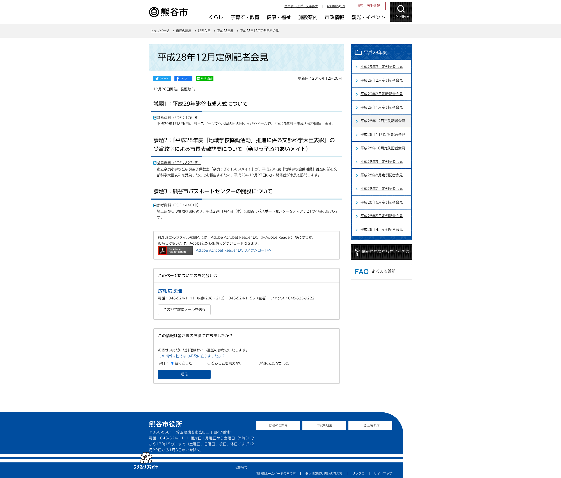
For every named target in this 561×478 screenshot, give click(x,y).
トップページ (160, 30)
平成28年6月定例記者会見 (381, 202)
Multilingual (336, 6)
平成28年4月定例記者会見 (381, 229)
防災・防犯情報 (368, 5)
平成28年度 (225, 30)
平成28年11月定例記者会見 (382, 134)
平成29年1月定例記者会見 (381, 107)
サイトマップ (383, 473)
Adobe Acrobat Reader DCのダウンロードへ (234, 250)
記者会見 (204, 30)
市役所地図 (324, 425)
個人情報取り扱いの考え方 (323, 473)
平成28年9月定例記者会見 (381, 161)
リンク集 (358, 473)
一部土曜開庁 (370, 425)
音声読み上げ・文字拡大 (301, 6)
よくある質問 (383, 271)
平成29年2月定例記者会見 (381, 80)
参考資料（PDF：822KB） (179, 163)
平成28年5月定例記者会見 (381, 216)
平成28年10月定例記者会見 (382, 148)
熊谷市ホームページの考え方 (276, 473)
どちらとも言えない (227, 363)
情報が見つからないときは (385, 251)
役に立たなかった (275, 363)
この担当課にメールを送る (184, 309)
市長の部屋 (183, 30)
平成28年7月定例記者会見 (381, 188)
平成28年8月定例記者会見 (381, 175)
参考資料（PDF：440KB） (179, 205)
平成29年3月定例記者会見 (381, 66)
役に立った (183, 363)
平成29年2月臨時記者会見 (381, 94)
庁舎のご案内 (278, 425)
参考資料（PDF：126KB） (179, 117)
